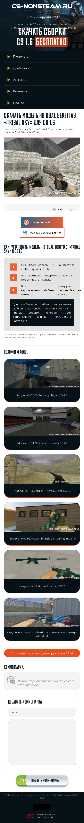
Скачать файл (42, 222)
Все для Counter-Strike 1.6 (33, 129)
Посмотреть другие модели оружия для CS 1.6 (42, 653)
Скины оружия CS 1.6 (45, 17)
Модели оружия (61, 129)
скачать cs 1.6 (57, 308)
